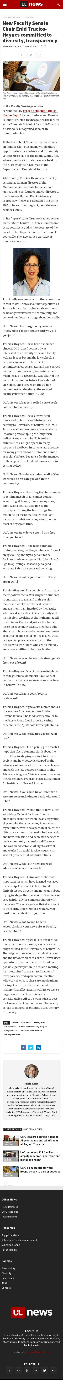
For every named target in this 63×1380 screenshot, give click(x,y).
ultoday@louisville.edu (38, 1352)
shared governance (12, 1034)
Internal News (28, 17)
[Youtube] (53, 1370)
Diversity (6, 1273)
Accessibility (8, 1268)
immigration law (11, 1030)
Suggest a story (10, 1235)
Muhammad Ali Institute (31, 1030)
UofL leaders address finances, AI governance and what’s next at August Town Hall (39, 1140)
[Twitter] (44, 1370)
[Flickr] (18, 1370)
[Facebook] (9, 1370)
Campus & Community (12, 17)
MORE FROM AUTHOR (32, 1129)
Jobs (4, 1282)
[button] (58, 4)
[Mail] (36, 1370)
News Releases (10, 1206)
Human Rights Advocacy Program (33, 1026)
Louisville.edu (31, 1345)
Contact (6, 1287)
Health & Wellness (7, 1159)
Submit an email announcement (19, 1240)
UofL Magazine (10, 1211)
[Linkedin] (27, 1370)
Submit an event (11, 1244)
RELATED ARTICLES (12, 1129)
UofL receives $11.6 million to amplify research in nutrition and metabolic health (40, 1156)
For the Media (9, 1249)
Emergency (8, 1278)
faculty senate (10, 1026)
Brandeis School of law (21, 1022)
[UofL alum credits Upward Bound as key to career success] (11, 1171)
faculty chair (39, 1022)
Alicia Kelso (11, 46)
